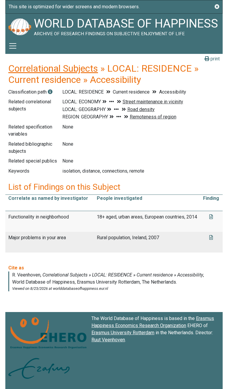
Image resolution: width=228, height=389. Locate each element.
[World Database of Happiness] (19, 26)
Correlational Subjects (53, 68)
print (214, 59)
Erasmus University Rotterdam (122, 332)
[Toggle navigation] (12, 46)
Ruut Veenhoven (108, 340)
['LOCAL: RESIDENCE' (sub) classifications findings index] (50, 92)
